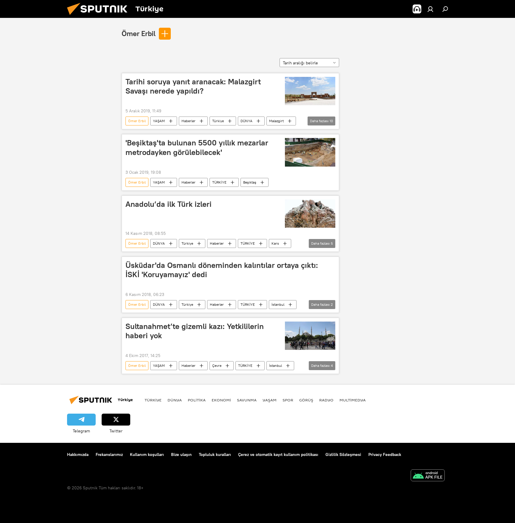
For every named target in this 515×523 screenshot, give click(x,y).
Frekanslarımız (109, 454)
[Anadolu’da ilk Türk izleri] (310, 213)
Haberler (189, 121)
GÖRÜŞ (306, 400)
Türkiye (218, 121)
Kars (275, 243)
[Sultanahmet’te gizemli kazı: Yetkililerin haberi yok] (310, 336)
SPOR (288, 400)
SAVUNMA (247, 400)
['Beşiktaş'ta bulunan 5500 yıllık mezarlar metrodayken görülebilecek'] (310, 152)
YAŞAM (159, 121)
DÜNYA (246, 121)
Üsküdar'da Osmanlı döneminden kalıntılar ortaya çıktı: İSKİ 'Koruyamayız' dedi (221, 269)
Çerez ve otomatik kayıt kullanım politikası (278, 454)
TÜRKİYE (219, 182)
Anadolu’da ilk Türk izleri (168, 204)
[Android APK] (427, 476)
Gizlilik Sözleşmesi (343, 454)
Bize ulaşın (181, 454)
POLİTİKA (197, 400)
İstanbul (278, 304)
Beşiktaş (249, 182)
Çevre (216, 365)
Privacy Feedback (384, 454)
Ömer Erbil (139, 33)
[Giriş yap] (430, 9)
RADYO (326, 400)
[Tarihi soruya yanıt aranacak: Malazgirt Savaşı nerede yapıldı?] (310, 91)
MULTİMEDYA (352, 400)
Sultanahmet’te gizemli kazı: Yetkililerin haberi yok (194, 331)
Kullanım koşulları (147, 454)
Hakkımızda (78, 454)
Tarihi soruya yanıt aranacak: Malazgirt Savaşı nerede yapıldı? (193, 86)
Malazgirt (276, 121)
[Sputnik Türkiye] (99, 16)
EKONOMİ (221, 400)
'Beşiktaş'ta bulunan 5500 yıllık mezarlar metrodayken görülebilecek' (196, 147)
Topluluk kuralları (215, 454)
